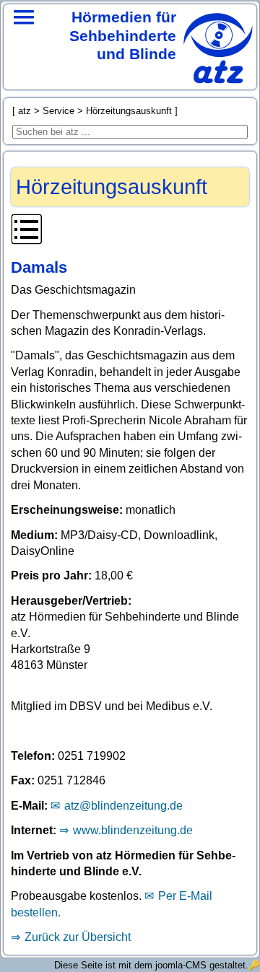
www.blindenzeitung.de (132, 830)
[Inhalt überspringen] (129, 232)
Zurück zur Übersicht (77, 937)
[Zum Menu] (24, 36)
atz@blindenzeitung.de (123, 806)
